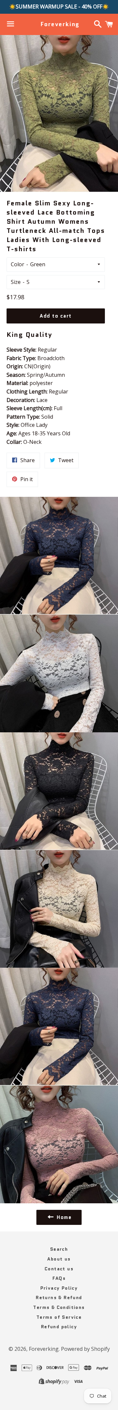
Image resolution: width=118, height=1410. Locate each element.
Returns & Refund (59, 1297)
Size (16, 282)
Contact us (59, 1268)
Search (59, 1249)
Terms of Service (59, 1317)
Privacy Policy (59, 1288)
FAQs (59, 1278)
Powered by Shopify (85, 1348)
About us (58, 1259)
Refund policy (59, 1326)
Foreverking (58, 24)
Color (17, 264)
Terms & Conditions (59, 1307)
